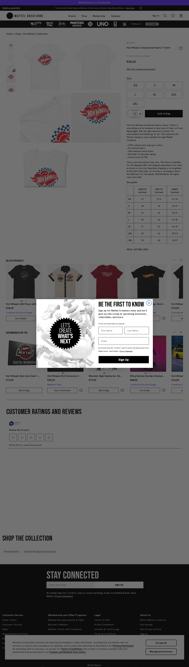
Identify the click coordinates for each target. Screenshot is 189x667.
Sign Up (123, 360)
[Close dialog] (149, 303)
